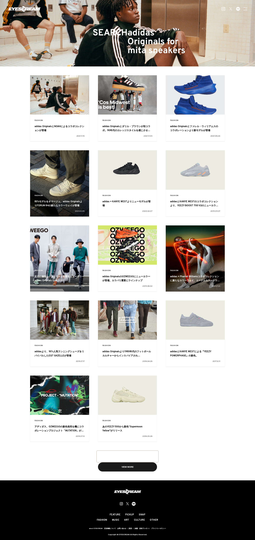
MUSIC (115, 520)
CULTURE (139, 520)
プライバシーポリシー (158, 529)
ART (126, 520)
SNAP (142, 514)
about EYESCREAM (96, 529)
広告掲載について (110, 529)
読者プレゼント (144, 529)
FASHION (39, 120)
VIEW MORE (128, 467)
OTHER (154, 520)
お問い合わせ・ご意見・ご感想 (127, 529)
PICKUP (129, 514)
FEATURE (115, 514)
